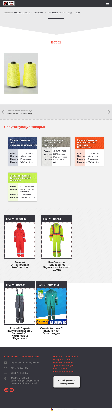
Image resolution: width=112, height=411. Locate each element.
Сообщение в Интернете (66, 382)
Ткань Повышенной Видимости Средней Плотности (20, 178)
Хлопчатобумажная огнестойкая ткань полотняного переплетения (53, 143)
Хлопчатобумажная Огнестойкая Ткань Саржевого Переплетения (87, 143)
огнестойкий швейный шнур (20, 113)
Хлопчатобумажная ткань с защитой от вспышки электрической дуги (23, 142)
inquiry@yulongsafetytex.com (25, 363)
